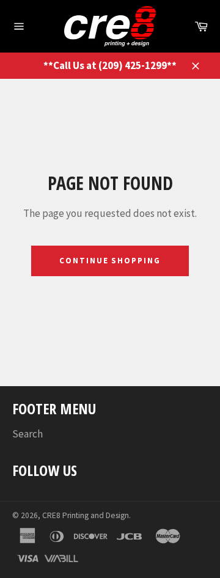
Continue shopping (110, 260)
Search (27, 434)
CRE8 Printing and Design (85, 515)
